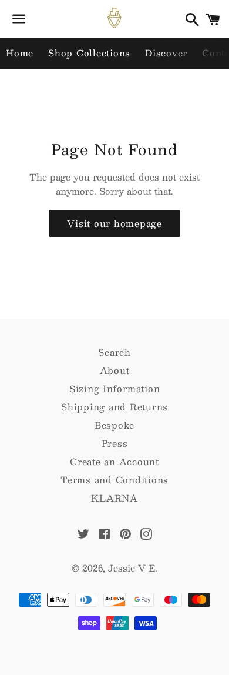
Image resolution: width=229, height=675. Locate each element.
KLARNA (114, 497)
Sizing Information (114, 388)
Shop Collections (89, 52)
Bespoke (114, 424)
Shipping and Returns (114, 406)
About (115, 370)
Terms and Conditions (114, 479)
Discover (166, 52)
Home (19, 52)
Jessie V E (131, 567)
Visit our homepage (114, 223)
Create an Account (114, 461)
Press (115, 443)
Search (114, 352)
